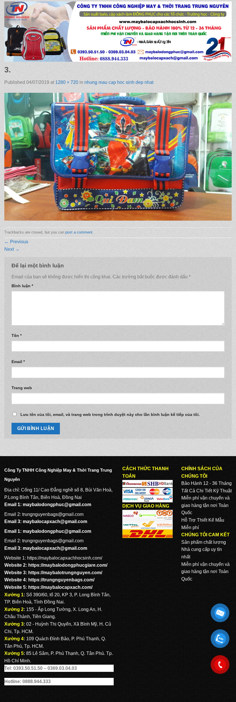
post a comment (78, 232)
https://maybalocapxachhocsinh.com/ (64, 558)
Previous (16, 241)
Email (18, 361)
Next (12, 249)
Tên (17, 335)
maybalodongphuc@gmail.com (57, 504)
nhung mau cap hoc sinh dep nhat (118, 82)
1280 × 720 (66, 82)
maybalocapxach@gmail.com (55, 521)
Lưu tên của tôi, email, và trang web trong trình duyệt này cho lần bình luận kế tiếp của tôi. (110, 414)
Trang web (22, 387)
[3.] (118, 156)
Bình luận (22, 286)
